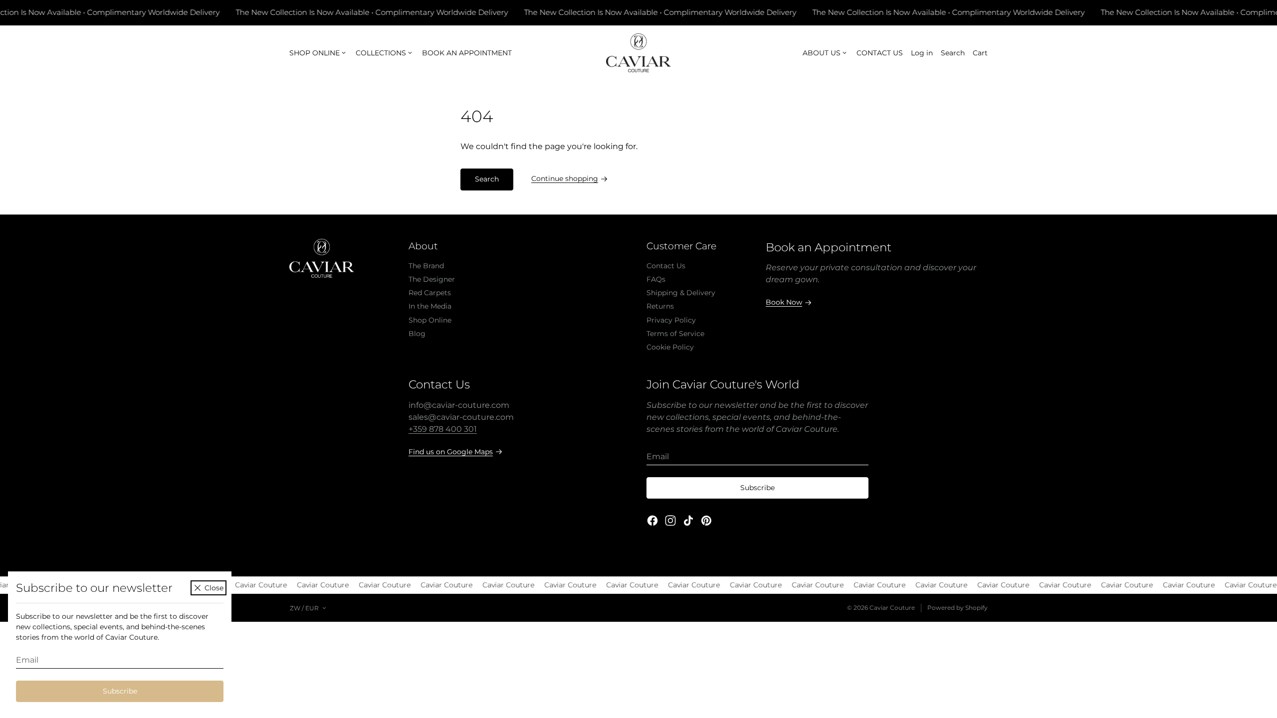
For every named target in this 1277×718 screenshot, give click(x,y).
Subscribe (120, 691)
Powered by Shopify (957, 607)
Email (27, 660)
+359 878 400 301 (443, 429)
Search (487, 179)
